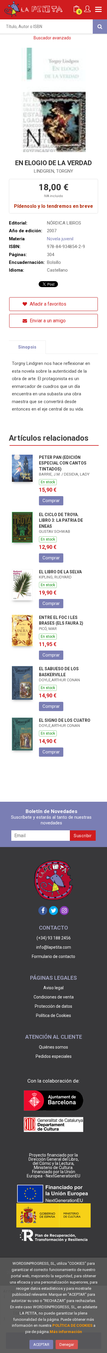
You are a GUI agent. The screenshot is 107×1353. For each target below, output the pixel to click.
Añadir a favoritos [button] (47, 304)
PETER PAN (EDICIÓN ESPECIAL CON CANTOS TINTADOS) (62, 463)
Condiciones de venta (54, 997)
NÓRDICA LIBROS (64, 223)
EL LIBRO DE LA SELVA (60, 571)
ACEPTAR (41, 1344)
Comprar (51, 500)
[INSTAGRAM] (64, 910)
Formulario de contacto (53, 956)
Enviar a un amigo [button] (47, 320)
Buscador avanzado (52, 37)
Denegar (66, 1344)
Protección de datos (53, 1006)
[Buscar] (100, 26)
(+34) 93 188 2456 (54, 938)
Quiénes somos (53, 1047)
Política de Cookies (53, 1015)
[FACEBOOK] (42, 910)
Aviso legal (53, 987)
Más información (66, 1331)
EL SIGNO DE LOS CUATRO (64, 720)
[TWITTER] (53, 910)
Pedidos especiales (54, 1056)
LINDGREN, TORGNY (53, 171)
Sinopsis (27, 347)
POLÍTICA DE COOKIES (72, 1325)
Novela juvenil (60, 239)
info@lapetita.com (53, 947)
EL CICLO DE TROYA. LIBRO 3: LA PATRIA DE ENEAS (61, 520)
